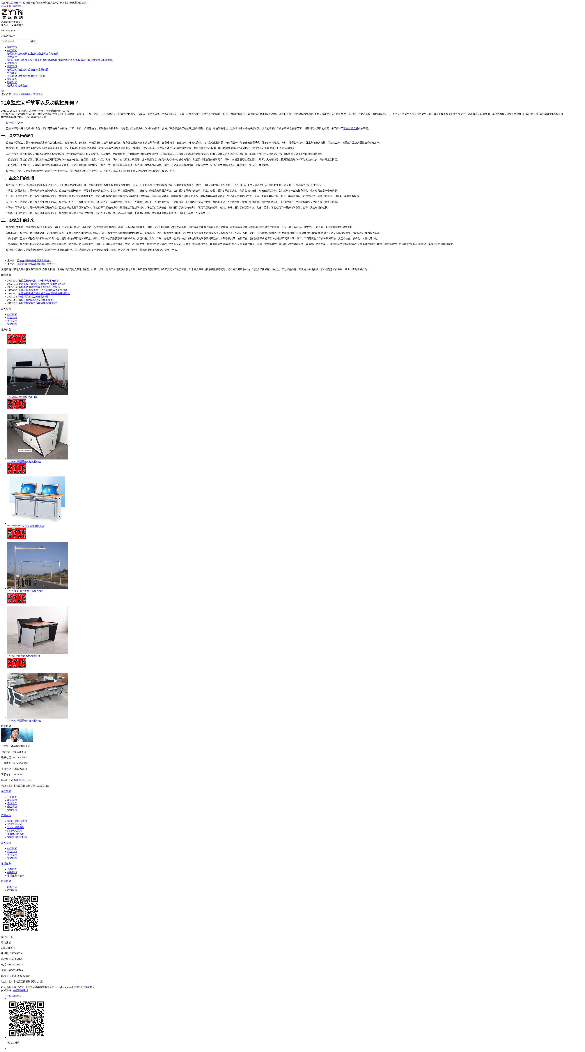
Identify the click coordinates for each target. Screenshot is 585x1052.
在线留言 (22, 85)
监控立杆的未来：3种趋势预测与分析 (39, 280)
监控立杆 (16, 2)
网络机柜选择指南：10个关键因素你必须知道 (43, 290)
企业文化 (33, 53)
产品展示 (12, 56)
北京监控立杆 (351, 128)
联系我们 (17, 6)
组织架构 (22, 53)
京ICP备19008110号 (84, 987)
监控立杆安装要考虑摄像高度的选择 (38, 303)
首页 (15, 94)
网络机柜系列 (67, 60)
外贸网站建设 (20, 990)
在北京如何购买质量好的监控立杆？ (36, 263)
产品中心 (6, 815)
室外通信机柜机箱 (103, 60)
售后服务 (12, 72)
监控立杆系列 (34, 60)
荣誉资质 (53, 53)
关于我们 (6, 791)
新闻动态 (6, 842)
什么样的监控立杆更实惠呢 (33, 296)
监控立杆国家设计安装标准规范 (36, 300)
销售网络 (22, 76)
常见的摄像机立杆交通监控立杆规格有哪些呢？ (44, 293)
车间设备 (12, 79)
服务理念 (12, 76)
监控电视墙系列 (51, 60)
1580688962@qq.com (20, 780)
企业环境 (43, 53)
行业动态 (22, 69)
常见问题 (43, 69)
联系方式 (12, 85)
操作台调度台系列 (17, 60)
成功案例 (12, 63)
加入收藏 (6, 6)
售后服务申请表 (36, 76)
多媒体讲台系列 (84, 60)
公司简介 (12, 50)
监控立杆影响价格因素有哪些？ (34, 260)
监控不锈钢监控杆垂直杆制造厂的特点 (39, 287)
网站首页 (12, 47)
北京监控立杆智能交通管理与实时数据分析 (42, 284)
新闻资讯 (12, 66)
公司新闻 (12, 69)
